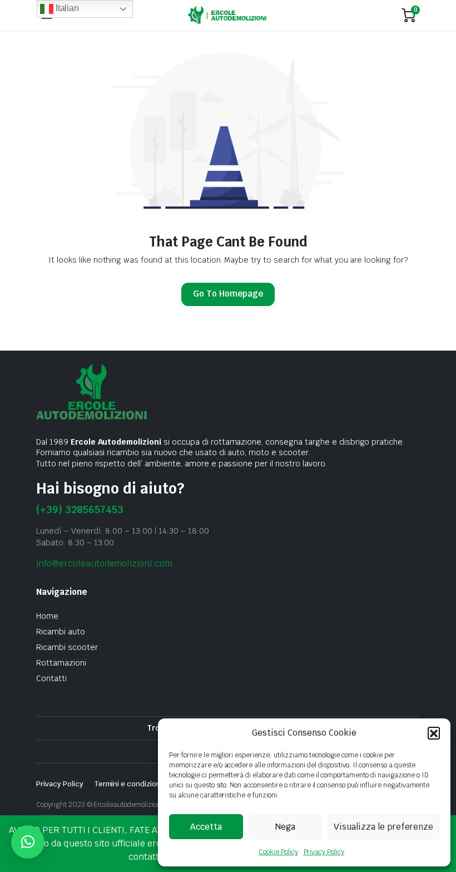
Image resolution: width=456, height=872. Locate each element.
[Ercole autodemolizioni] (227, 15)
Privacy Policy (324, 852)
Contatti (51, 678)
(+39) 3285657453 (79, 509)
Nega (285, 826)
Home (47, 616)
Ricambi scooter (67, 647)
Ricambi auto (60, 632)
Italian (66, 8)
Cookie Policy (278, 852)
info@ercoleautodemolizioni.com (104, 563)
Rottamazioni (61, 663)
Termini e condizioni (128, 784)
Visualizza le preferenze (383, 826)
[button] (433, 732)
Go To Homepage (228, 293)
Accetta (206, 826)
